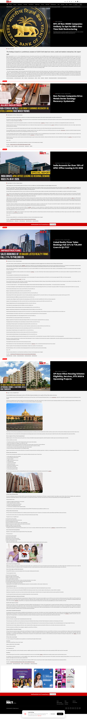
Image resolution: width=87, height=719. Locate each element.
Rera (66, 4)
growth (53, 124)
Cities (58, 4)
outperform (43, 122)
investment (16, 600)
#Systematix (16, 146)
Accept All (60, 713)
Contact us (70, 4)
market (15, 211)
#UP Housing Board (27, 663)
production (32, 134)
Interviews (62, 4)
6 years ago (60, 21)
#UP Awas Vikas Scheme (34, 663)
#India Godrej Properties (20, 355)
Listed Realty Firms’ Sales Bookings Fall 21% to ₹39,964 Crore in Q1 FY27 (33, 6)
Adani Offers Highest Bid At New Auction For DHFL (32, 76)
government (54, 397)
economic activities (17, 56)
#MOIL (12, 146)
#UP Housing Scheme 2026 (16, 663)
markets (67, 187)
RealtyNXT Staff (64, 371)
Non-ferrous (63, 130)
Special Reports (31, 4)
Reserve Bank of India (60, 56)
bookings (32, 271)
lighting (75, 633)
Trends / (56, 21)
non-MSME (75, 57)
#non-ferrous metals (21, 146)
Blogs (8, 392)
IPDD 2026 (47, 4)
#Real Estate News (34, 355)
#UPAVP (22, 663)
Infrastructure (9, 261)
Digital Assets (37, 4)
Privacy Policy (75, 702)
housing (41, 654)
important (33, 343)
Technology (25, 4)
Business (14, 4)
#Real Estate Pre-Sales (9, 355)
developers (24, 265)
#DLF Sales (14, 355)
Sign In (65, 1)
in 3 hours (62, 239)
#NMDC (31, 146)
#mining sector (27, 146)
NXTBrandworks (53, 4)
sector (21, 119)
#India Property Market (28, 355)
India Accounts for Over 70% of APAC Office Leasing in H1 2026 (20, 144)
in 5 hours (62, 93)
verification (53, 527)
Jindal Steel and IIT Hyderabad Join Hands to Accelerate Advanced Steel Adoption (23, 219)
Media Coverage (59, 702)
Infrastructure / (57, 239)
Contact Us (66, 702)
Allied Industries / (58, 93)
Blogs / (56, 371)
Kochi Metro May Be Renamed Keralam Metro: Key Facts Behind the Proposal (22, 661)
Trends (8, 48)
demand (8, 194)
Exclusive (42, 4)
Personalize (53, 713)
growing (29, 207)
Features (10, 4)
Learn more (39, 715)
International (20, 4)
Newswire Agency (68, 93)
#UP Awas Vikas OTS (9, 663)
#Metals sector (8, 146)
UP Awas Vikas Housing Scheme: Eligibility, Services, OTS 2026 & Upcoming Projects (61, 6)
